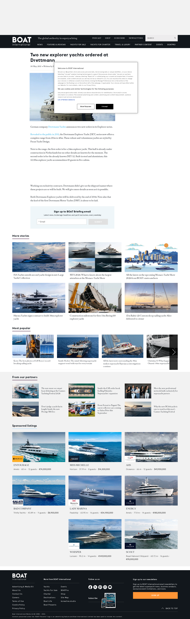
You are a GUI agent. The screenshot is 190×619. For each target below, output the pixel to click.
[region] (96, 87)
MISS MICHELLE (79, 465)
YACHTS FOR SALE (78, 45)
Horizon (73, 469)
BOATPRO (171, 45)
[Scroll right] (173, 352)
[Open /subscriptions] (106, 601)
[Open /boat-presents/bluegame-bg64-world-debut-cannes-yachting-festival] (138, 409)
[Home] (23, 41)
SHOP (107, 38)
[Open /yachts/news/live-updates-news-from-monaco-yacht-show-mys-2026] (151, 257)
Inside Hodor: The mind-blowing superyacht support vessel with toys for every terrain (77, 362)
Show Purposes (85, 106)
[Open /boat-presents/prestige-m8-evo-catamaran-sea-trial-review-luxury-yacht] (25, 409)
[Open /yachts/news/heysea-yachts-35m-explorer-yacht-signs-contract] (38, 298)
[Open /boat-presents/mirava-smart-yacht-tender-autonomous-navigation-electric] (25, 391)
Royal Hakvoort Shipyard (137, 556)
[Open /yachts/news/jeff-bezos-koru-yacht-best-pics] (33, 346)
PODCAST (96, 38)
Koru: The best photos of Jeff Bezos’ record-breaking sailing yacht (32, 362)
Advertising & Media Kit (23, 587)
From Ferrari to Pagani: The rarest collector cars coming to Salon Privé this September (109, 409)
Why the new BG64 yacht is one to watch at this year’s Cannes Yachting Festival (165, 409)
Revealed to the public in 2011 (44, 134)
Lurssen (73, 556)
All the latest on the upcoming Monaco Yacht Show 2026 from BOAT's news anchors (150, 276)
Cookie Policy (18, 605)
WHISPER (75, 552)
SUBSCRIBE (119, 38)
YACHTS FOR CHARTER (100, 45)
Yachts (47, 587)
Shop (63, 594)
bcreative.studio (68, 601)
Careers (15, 598)
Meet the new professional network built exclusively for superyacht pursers (166, 391)
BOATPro (65, 590)
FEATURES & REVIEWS (56, 45)
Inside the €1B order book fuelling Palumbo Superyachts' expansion (109, 391)
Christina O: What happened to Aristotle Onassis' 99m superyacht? (165, 362)
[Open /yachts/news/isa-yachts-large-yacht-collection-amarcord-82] (38, 257)
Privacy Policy (18, 608)
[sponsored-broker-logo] (17, 461)
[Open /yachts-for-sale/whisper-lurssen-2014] (95, 534)
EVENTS (159, 45)
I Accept (105, 106)
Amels (16, 469)
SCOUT (130, 552)
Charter (47, 594)
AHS (128, 465)
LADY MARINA (78, 508)
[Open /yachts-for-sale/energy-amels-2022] (151, 491)
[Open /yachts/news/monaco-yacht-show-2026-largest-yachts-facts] (95, 257)
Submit (98, 222)
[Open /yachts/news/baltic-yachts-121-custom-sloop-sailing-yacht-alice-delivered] (151, 298)
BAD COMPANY (22, 508)
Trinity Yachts (20, 512)
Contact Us (17, 594)
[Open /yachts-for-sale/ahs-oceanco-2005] (151, 447)
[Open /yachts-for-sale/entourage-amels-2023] (38, 447)
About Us (16, 590)
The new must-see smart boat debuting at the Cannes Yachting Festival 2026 (53, 391)
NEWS (40, 45)
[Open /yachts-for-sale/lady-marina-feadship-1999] (95, 491)
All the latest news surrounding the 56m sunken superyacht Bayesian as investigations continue (121, 363)
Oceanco (130, 469)
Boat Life (48, 601)
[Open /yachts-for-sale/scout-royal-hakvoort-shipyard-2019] (151, 534)
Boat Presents (50, 605)
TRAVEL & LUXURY (122, 45)
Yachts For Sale (50, 590)
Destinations (49, 598)
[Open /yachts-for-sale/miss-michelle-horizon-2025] (95, 447)
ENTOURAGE (21, 465)
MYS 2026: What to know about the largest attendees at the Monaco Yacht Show (90, 276)
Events (64, 587)
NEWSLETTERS (136, 38)
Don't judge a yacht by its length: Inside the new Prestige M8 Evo (51, 409)
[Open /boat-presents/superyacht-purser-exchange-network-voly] (138, 391)
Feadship (74, 512)
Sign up (155, 595)
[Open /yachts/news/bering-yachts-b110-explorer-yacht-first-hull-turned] (95, 298)
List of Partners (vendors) (66, 100)
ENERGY (131, 508)
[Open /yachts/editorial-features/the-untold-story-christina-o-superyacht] (167, 346)
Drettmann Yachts (57, 126)
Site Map (65, 598)
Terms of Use (18, 601)
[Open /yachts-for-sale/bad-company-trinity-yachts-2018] (38, 491)
